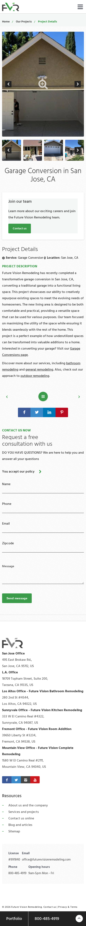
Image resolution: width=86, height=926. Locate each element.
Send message (16, 598)
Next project (67, 397)
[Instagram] (25, 779)
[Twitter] (16, 779)
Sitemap (14, 831)
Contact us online (21, 818)
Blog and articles (20, 825)
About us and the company (28, 805)
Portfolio (14, 919)
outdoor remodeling (34, 376)
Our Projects (24, 22)
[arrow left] (8, 84)
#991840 (14, 859)
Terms (73, 907)
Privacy (62, 907)
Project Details (47, 22)
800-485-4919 (17, 873)
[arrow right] (78, 84)
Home (6, 22)
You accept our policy (18, 471)
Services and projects (23, 812)
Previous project (18, 397)
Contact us (20, 228)
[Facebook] (6, 779)
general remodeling (39, 369)
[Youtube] (35, 779)
